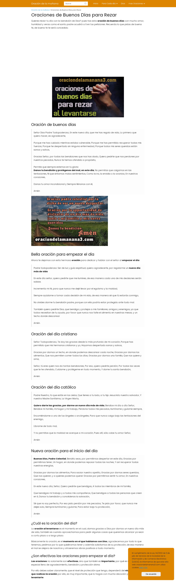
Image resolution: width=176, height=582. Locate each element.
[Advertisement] (88, 53)
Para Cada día (109, 3)
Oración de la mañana (44, 3)
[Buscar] (85, 3)
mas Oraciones (136, 3)
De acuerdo (151, 574)
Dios (123, 3)
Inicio (95, 3)
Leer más (143, 567)
